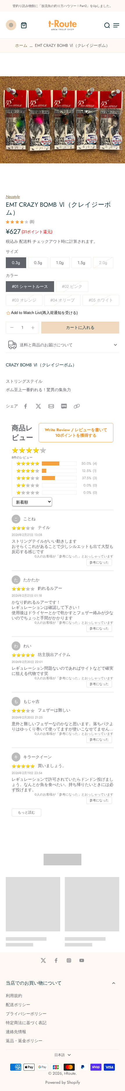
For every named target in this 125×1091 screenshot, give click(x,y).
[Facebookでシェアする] (25, 406)
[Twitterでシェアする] (38, 406)
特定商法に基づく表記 (26, 1023)
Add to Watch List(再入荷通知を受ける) (44, 313)
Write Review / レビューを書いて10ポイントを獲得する (76, 432)
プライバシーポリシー (26, 1014)
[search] (107, 25)
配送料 (26, 241)
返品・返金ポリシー (24, 1041)
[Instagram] (69, 960)
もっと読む (26, 812)
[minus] (12, 327)
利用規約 (14, 996)
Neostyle (13, 196)
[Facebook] (56, 960)
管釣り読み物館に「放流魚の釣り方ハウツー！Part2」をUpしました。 (62, 5)
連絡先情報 (16, 1032)
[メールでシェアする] (51, 406)
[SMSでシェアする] (64, 406)
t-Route (70, 1073)
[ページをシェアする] (76, 406)
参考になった (99, 562)
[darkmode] (11, 25)
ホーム (21, 45)
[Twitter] (43, 960)
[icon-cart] (23, 25)
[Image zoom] (62, 119)
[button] (80, 328)
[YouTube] (81, 960)
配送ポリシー (18, 1005)
